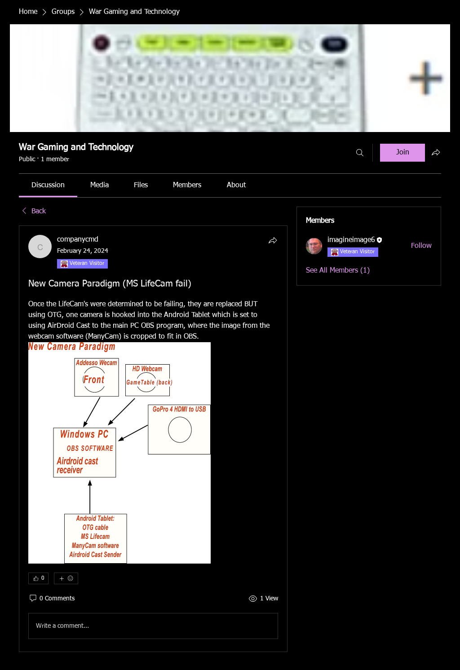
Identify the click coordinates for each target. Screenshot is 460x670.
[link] (48, 185)
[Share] (272, 240)
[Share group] (435, 152)
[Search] (359, 153)
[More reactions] (66, 578)
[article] (153, 438)
